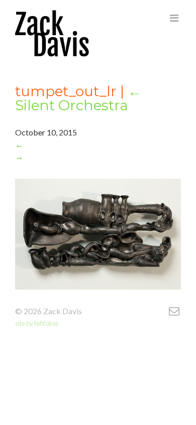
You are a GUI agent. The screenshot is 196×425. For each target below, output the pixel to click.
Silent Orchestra (78, 98)
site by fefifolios (36, 323)
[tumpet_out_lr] (90, 35)
